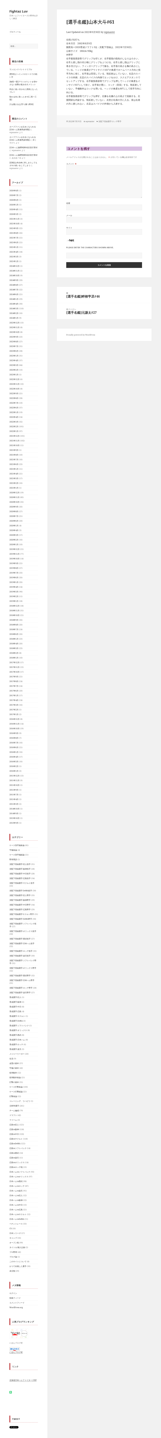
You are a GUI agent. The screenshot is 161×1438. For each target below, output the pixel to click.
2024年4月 (14, 303)
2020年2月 (14, 539)
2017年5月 (14, 695)
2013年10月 (14, 818)
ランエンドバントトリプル (20, 69)
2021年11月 (14, 440)
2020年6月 (14, 521)
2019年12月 (14, 549)
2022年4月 (14, 417)
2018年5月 (14, 639)
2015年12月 (14, 775)
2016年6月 (14, 747)
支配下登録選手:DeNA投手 (20, 890)
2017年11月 (14, 667)
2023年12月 (14, 322)
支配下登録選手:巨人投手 (20, 864)
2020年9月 (14, 506)
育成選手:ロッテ (16, 1044)
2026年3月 (14, 214)
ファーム (13, 1120)
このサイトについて (17, 1261)
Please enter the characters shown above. (90, 247)
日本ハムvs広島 (16, 1209)
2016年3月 (14, 761)
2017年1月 (14, 714)
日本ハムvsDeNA (16, 1219)
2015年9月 (14, 790)
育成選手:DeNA (16, 1021)
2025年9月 (14, 228)
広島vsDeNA (14, 1143)
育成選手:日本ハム (17, 1039)
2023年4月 (14, 360)
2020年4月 (14, 530)
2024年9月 (14, 280)
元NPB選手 (14, 1105)
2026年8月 (14, 190)
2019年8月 (14, 568)
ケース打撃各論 (16, 1087)
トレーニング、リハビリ (19, 1101)
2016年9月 (14, 733)
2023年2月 (14, 370)
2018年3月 (14, 648)
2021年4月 (14, 473)
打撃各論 (13, 1096)
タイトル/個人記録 (17, 1247)
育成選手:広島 (15, 1011)
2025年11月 (14, 219)
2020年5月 (14, 525)
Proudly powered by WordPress (80, 335)
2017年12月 (14, 662)
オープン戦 (14, 1242)
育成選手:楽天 (15, 1049)
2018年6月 (14, 634)
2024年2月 (14, 313)
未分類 (12, 1271)
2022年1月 (14, 431)
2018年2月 (14, 653)
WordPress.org (16, 1307)
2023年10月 (14, 332)
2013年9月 (14, 823)
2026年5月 (14, 204)
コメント (71, 163)
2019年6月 (14, 577)
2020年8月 (14, 511)
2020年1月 (14, 544)
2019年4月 (14, 587)
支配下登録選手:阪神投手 (20, 869)
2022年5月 (14, 412)
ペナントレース (16, 1223)
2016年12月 (14, 719)
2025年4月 (14, 252)
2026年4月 (14, 209)
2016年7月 (14, 742)
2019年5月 (14, 582)
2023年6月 (14, 351)
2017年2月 (14, 709)
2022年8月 (14, 398)
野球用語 (13, 859)
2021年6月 (14, 464)
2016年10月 (14, 728)
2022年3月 (14, 421)
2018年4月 (14, 643)
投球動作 (13, 1072)
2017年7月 (14, 686)
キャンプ (13, 1238)
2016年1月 (14, 771)
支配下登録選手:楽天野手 (20, 992)
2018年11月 (14, 610)
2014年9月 (14, 813)
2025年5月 (14, 247)
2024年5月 (14, 299)
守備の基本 (14, 1068)
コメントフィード (17, 1302)
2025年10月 (14, 223)
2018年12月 (14, 606)
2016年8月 (14, 738)
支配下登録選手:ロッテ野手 (21, 988)
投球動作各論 (15, 1077)
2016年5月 (14, 752)
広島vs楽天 (14, 1157)
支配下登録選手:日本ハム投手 (21, 943)
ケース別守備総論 (17, 854)
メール (69, 215)
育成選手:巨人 (15, 997)
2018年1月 (14, 657)
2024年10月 (14, 275)
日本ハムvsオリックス (18, 1176)
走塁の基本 (14, 1063)
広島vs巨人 (14, 1124)
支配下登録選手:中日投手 (20, 873)
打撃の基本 (14, 1082)
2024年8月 (14, 285)
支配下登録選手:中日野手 (20, 904)
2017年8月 (14, 681)
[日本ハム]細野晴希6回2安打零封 (23, 147)
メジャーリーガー (17, 1054)
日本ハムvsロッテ (17, 1186)
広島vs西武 (14, 1153)
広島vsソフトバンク (17, 1148)
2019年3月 (14, 591)
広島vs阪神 (14, 1129)
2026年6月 (14, 200)
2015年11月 (14, 780)
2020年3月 (14, 535)
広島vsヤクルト (16, 1139)
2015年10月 (14, 785)
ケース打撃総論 (16, 1091)
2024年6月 (14, 294)
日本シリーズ (15, 1233)
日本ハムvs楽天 (16, 1190)
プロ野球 (13, 1252)
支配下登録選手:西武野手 (20, 975)
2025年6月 (14, 242)
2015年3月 (14, 804)
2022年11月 (14, 384)
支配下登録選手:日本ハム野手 (21, 980)
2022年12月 (14, 379)
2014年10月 (14, 808)
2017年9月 (14, 676)
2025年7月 (14, 237)
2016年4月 (14, 757)
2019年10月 (14, 558)
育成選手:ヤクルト (17, 1016)
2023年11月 (14, 327)
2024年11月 (14, 270)
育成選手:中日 (15, 1006)
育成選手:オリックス (18, 1030)
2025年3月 (14, 256)
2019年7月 (14, 572)
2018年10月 (14, 615)
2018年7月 (14, 629)
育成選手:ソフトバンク (19, 1025)
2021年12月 (14, 436)
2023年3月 (14, 365)
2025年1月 (14, 261)
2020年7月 (14, 516)
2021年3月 (14, 478)
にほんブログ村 (16, 1352)
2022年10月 (14, 388)
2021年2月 (14, 483)
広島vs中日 (14, 1134)
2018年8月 (14, 624)
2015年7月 (14, 794)
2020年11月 (14, 497)
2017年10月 (14, 672)
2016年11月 (14, 723)
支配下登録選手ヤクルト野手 (21, 914)
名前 (68, 203)
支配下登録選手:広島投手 (20, 878)
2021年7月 (14, 459)
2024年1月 (14, 318)
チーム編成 (14, 1110)
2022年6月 (14, 407)
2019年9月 (14, 563)
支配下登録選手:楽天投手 (20, 955)
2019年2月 (14, 596)
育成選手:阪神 (15, 1002)
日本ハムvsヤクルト (17, 1214)
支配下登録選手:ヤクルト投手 (21, 883)
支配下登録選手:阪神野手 (20, 900)
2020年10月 (14, 502)
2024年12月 (14, 266)
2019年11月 (14, 554)
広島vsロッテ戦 (16, 1167)
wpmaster (109, 32)
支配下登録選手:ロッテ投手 (21, 951)
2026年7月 (14, 195)
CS (10, 1228)
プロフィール (15, 32)
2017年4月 (14, 700)
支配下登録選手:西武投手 (20, 938)
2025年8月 (14, 233)
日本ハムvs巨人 (16, 1195)
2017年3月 (14, 705)
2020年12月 (14, 492)
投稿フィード (15, 1298)
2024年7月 (14, 289)
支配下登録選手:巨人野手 (20, 895)
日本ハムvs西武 (16, 1181)
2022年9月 (14, 393)
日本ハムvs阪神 (16, 1200)
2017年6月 (14, 690)
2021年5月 (14, 469)
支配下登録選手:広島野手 (20, 909)
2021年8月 (14, 454)
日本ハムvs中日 (16, 1205)
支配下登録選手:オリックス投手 (22, 931)
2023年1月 (14, 374)
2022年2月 (14, 426)
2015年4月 (14, 799)
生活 (11, 1058)
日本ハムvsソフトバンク (19, 1172)
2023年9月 (14, 337)
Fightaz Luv (18, 11)
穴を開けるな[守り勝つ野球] (21, 104)
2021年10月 (14, 445)
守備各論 (13, 850)
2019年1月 (14, 601)
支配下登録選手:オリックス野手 (22, 968)
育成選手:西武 (15, 1035)
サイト (69, 227)
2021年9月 (14, 450)
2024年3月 (14, 308)
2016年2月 (14, 766)
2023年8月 (14, 341)
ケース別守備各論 (17, 845)
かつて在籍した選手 (17, 1266)
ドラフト (13, 1115)
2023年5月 (14, 355)
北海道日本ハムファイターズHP (23, 1380)
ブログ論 (13, 1256)
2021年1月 (14, 488)
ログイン (13, 1293)
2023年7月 (14, 346)
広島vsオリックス (17, 1162)
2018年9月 (14, 620)
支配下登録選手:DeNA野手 (20, 919)
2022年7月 (14, 403)
